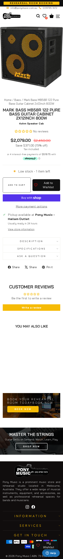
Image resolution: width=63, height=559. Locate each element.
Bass (17, 100)
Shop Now (31, 446)
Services (31, 525)
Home (7, 100)
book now (23, 409)
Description (31, 241)
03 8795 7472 (50, 8)
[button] (24, 131)
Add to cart (19, 383)
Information (30, 516)
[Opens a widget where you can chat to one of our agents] (51, 553)
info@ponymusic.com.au (23, 8)
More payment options (31, 206)
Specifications (31, 248)
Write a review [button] (31, 307)
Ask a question (31, 256)
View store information (21, 229)
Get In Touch (30, 535)
